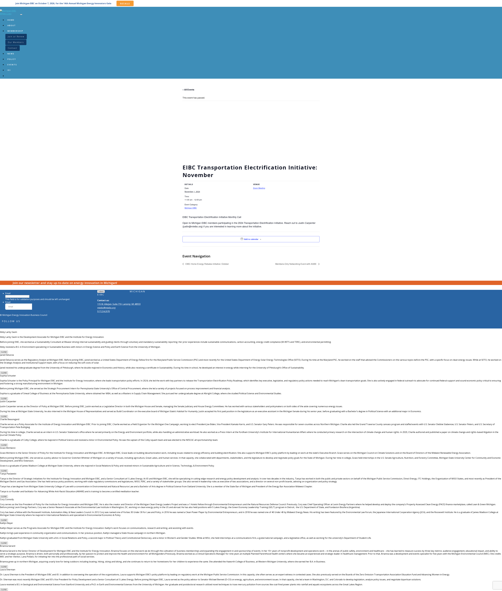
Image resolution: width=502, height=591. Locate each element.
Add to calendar (251, 239)
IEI (9, 70)
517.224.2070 (103, 311)
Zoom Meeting (259, 188)
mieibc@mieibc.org (106, 307)
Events (12, 64)
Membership (15, 31)
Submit (101, 291)
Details (125, 3)
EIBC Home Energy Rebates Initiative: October (207, 263)
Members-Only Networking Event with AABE (296, 263)
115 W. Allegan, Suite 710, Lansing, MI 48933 (119, 304)
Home (11, 20)
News (10, 53)
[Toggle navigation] (21, 14)
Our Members (16, 42)
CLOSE (4, 352)
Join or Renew (16, 36)
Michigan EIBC (191, 208)
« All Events (188, 89)
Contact (12, 48)
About (11, 25)
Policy (11, 59)
